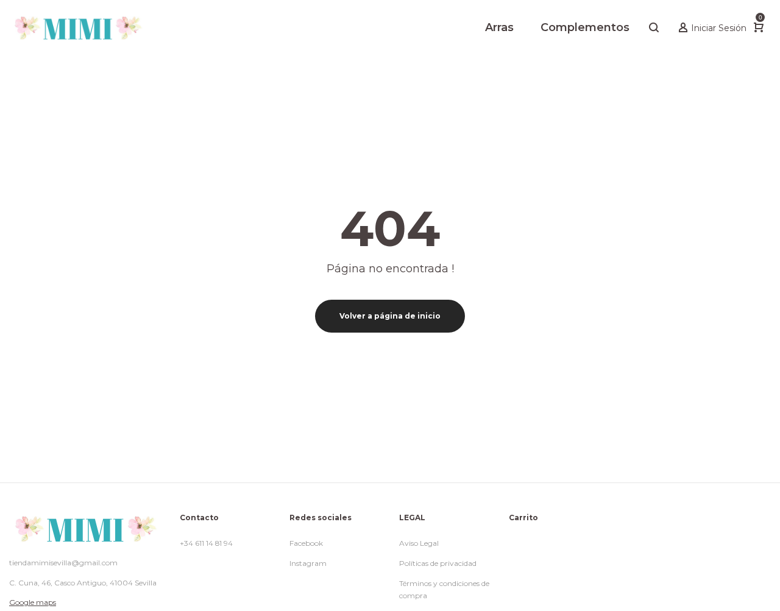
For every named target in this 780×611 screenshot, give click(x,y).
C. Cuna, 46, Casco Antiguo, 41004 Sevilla (83, 582)
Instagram (308, 563)
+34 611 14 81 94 (206, 543)
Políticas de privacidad (438, 563)
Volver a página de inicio (390, 315)
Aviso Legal (419, 543)
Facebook (306, 543)
